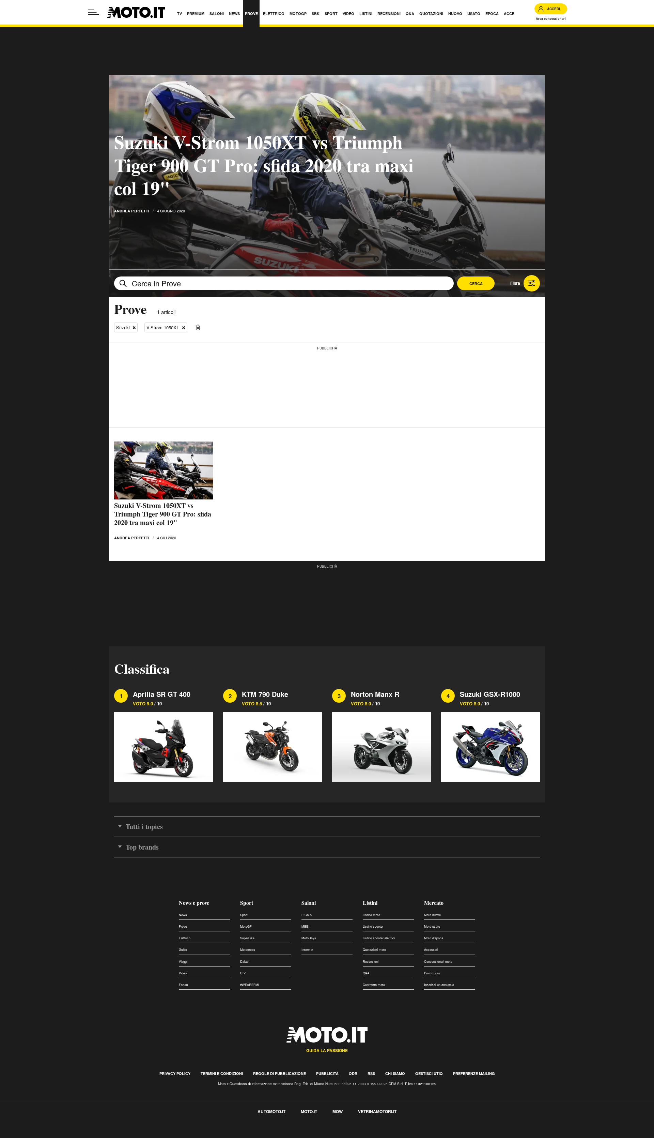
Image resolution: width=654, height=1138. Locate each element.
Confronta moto (374, 985)
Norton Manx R (375, 694)
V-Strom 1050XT (162, 327)
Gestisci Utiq (429, 1073)
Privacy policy (174, 1073)
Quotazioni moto (374, 949)
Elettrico (184, 938)
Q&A (366, 973)
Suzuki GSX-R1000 (490, 694)
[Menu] (93, 12)
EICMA (306, 915)
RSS (371, 1073)
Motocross (247, 949)
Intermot (307, 949)
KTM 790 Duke (265, 694)
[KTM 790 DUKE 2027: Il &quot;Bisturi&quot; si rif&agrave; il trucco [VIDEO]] (272, 746)
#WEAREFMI (249, 985)
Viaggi (183, 961)
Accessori (431, 949)
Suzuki (123, 327)
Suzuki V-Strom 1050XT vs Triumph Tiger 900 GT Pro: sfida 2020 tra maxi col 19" (264, 165)
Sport (246, 903)
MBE (304, 926)
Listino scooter (373, 926)
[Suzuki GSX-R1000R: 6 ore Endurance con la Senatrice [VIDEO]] (490, 746)
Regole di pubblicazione (279, 1073)
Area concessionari (551, 18)
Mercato (433, 903)
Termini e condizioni (222, 1073)
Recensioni (370, 961)
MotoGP (246, 926)
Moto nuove (432, 915)
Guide (183, 949)
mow (337, 1111)
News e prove (194, 903)
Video (183, 973)
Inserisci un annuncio (439, 985)
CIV (243, 973)
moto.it (309, 1111)
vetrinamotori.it (377, 1111)
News (183, 915)
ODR (353, 1073)
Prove (183, 926)
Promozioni (432, 973)
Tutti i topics (144, 827)
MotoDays (308, 938)
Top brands (142, 847)
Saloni (308, 903)
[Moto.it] (136, 12)
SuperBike (247, 938)
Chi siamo (395, 1073)
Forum (183, 985)
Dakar (244, 961)
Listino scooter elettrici (379, 938)
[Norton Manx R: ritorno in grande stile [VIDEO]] (381, 746)
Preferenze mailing (474, 1073)
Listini (370, 903)
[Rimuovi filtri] (198, 328)
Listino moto (371, 915)
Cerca (476, 283)
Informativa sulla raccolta (30, 1134)
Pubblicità (327, 1073)
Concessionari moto (438, 961)
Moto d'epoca (433, 938)
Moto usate (432, 926)
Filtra (515, 283)
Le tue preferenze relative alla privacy (106, 1134)
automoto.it (271, 1111)
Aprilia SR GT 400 (161, 694)
